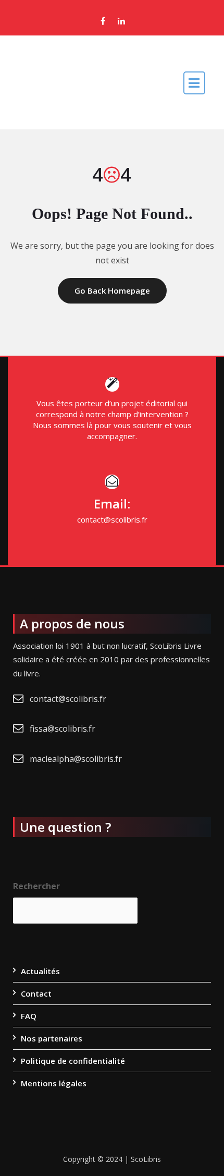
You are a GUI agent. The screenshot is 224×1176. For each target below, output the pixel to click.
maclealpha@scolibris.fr (76, 759)
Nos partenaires (51, 1038)
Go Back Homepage (112, 290)
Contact (36, 993)
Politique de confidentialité (73, 1061)
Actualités (40, 971)
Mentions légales (53, 1083)
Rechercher (36, 886)
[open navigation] (194, 82)
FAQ (28, 1016)
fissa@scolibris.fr (62, 728)
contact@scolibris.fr (68, 699)
